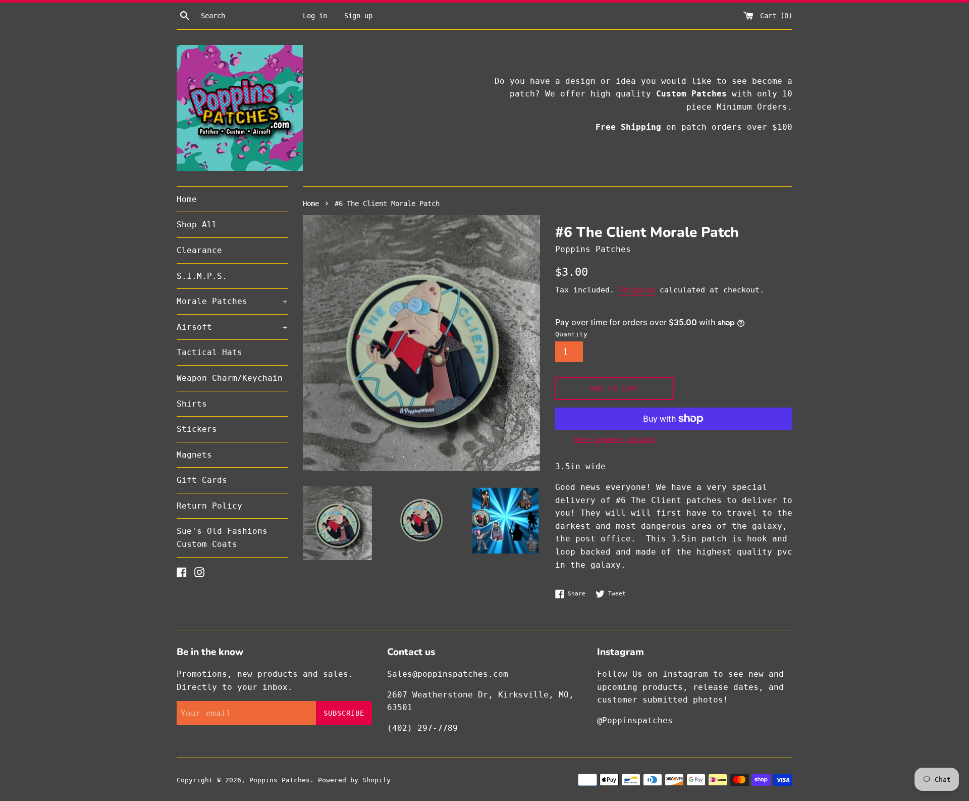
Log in (315, 16)
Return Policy (209, 506)
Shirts (192, 404)
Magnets (194, 455)
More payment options (614, 439)
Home (187, 199)
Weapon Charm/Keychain (230, 378)
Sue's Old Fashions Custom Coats (222, 537)
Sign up (358, 16)
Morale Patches (232, 301)
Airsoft (232, 327)
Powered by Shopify (354, 780)
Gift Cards (202, 480)
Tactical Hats (209, 352)
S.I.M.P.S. (202, 276)
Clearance (199, 250)
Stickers (197, 429)
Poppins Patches (279, 780)
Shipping (637, 289)
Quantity (571, 334)
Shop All (197, 224)
